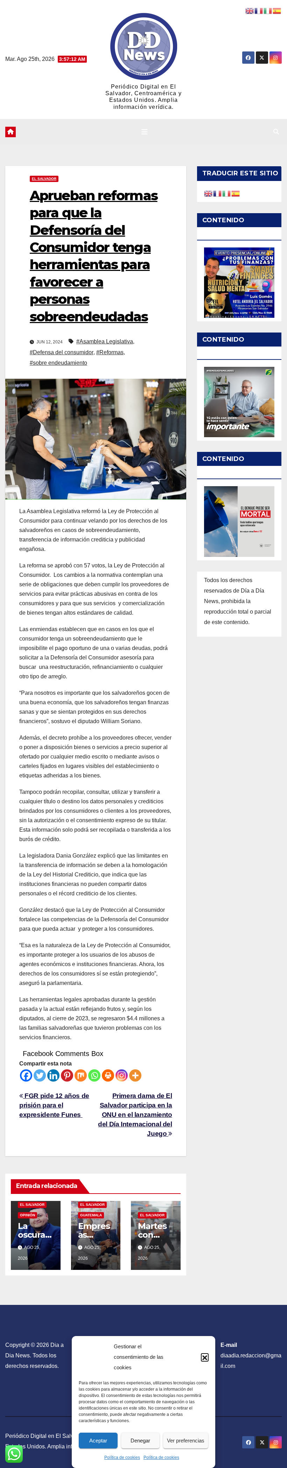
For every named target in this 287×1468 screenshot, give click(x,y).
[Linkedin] (53, 1075)
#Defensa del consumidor (61, 352)
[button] (204, 1357)
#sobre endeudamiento (58, 363)
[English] (208, 193)
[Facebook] (26, 1075)
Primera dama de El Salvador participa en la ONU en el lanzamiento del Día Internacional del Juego (135, 1114)
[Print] (108, 1075)
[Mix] (81, 1075)
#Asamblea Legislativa (104, 341)
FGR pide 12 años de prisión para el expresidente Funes (54, 1105)
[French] (217, 193)
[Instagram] (121, 1075)
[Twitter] (40, 1075)
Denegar (140, 1440)
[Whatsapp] (94, 1075)
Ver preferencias (185, 1440)
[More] (135, 1075)
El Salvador (44, 179)
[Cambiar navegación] (144, 132)
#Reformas (110, 352)
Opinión (27, 1215)
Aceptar (98, 1440)
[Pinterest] (67, 1075)
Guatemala (91, 1215)
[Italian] (226, 193)
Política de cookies (122, 1457)
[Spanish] (235, 193)
